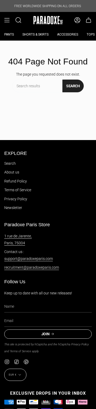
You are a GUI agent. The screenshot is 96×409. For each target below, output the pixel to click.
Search (73, 86)
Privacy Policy (15, 199)
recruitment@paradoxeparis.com (31, 267)
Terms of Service (17, 190)
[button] (18, 20)
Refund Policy (15, 181)
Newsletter (13, 208)
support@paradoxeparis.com (28, 258)
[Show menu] (7, 20)
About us (11, 172)
